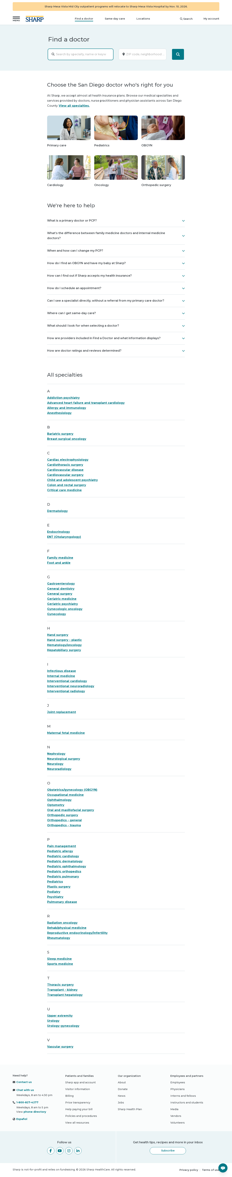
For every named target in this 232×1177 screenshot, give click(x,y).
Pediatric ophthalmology (66, 866)
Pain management (61, 846)
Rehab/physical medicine (66, 928)
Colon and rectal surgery (66, 485)
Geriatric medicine (61, 599)
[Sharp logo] (35, 18)
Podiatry (53, 891)
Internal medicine (61, 676)
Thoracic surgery (60, 984)
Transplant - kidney (62, 989)
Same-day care (115, 18)
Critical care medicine (64, 490)
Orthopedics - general (64, 820)
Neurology (55, 764)
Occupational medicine (65, 795)
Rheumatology (58, 938)
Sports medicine (60, 964)
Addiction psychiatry (63, 397)
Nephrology (56, 753)
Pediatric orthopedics (64, 871)
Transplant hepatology (65, 995)
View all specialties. (74, 105)
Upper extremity (60, 1015)
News (121, 1095)
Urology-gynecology (63, 1026)
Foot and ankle (59, 562)
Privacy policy (188, 1170)
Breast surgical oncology (66, 439)
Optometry (55, 805)
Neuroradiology (59, 769)
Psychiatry (55, 897)
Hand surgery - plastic (64, 640)
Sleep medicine (59, 959)
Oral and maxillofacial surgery (70, 810)
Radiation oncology (62, 922)
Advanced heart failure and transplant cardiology (86, 403)
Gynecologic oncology (64, 609)
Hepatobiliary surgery (64, 650)
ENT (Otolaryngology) (64, 537)
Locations (143, 18)
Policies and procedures (81, 1116)
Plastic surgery (59, 886)
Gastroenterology (61, 583)
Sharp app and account (80, 1082)
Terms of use (210, 1170)
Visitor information (77, 1089)
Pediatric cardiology (63, 856)
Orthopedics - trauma (64, 825)
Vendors (175, 1116)
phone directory (35, 1111)
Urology (53, 1020)
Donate (123, 1089)
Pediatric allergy (60, 851)
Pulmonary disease (62, 902)
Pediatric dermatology (65, 861)
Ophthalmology (59, 800)
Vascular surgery (60, 1046)
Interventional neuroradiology (70, 686)
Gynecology (56, 614)
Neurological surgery (63, 759)
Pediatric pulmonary (63, 876)
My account (211, 18)
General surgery (59, 593)
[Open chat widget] (222, 1167)
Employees (177, 1082)
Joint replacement (61, 712)
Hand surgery (57, 635)
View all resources (77, 1122)
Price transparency (77, 1102)
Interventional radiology (66, 691)
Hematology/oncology (64, 645)
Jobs (121, 1102)
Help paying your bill (78, 1109)
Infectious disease (61, 671)
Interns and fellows (183, 1095)
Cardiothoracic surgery (65, 464)
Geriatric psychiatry (62, 604)
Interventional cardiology (67, 681)
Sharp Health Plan (130, 1109)
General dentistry (60, 588)
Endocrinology (58, 532)
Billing (69, 1095)
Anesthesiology (59, 413)
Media (174, 1109)
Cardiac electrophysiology (67, 459)
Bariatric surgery (60, 434)
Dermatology (57, 511)
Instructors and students (186, 1102)
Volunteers (177, 1122)
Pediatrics (55, 881)
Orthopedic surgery (62, 815)
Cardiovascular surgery (65, 475)
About (122, 1082)
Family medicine (60, 557)
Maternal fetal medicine (66, 733)
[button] (16, 18)
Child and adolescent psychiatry (72, 480)
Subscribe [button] (168, 1150)
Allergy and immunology (66, 408)
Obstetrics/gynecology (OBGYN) (72, 789)
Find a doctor (84, 18)
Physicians (177, 1089)
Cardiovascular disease (65, 470)
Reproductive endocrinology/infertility (77, 933)
